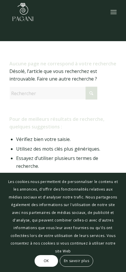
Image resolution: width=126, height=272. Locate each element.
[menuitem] (113, 12)
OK (46, 260)
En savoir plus (76, 260)
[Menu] (113, 12)
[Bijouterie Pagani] (52, 12)
